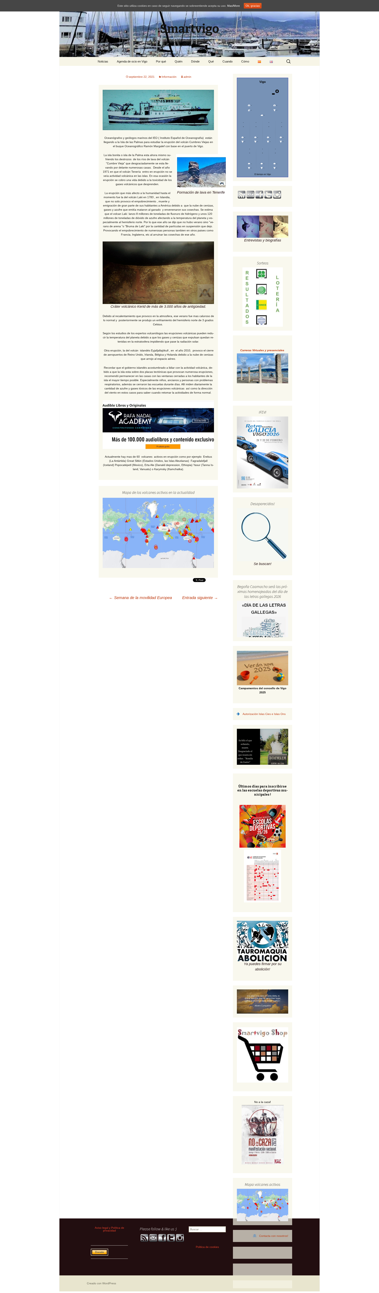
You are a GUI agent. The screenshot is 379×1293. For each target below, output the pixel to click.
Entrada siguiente (200, 597)
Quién (178, 61)
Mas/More (233, 5)
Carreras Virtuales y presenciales (262, 350)
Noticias (103, 61)
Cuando (227, 61)
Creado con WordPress (101, 1283)
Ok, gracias (253, 5)
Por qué (161, 61)
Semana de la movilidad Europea (140, 597)
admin (187, 76)
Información (169, 76)
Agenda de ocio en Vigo (132, 61)
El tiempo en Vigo (262, 174)
